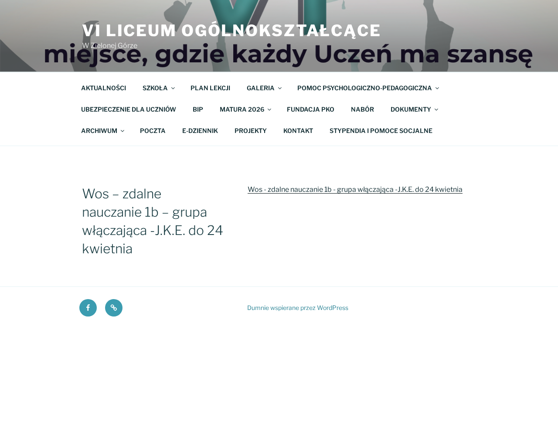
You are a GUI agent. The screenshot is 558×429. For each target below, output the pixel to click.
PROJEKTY (251, 130)
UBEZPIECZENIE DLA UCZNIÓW (128, 109)
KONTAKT (298, 130)
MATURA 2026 (242, 109)
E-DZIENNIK (200, 130)
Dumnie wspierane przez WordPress (297, 307)
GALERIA (261, 88)
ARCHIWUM (99, 130)
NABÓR (362, 109)
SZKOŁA (155, 88)
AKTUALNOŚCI (103, 88)
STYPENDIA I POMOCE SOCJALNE (381, 130)
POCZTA (153, 130)
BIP (198, 109)
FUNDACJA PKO (310, 109)
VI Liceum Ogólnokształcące (231, 30)
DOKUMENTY (411, 109)
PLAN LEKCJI (210, 88)
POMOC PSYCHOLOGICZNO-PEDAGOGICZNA (364, 88)
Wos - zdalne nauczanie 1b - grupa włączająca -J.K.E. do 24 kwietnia (355, 189)
